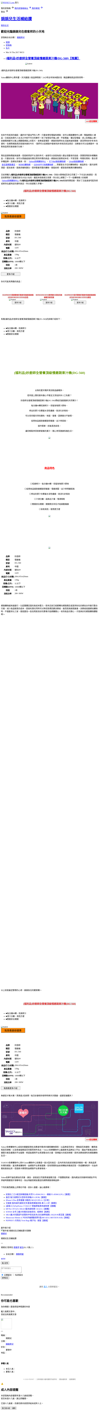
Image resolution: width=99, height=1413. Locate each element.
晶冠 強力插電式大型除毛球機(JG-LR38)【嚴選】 (27, 1197)
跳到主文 (5, 25)
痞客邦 (16, 1247)
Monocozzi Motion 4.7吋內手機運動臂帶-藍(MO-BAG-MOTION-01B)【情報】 (38, 1218)
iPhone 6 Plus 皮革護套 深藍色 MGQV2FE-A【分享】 (28, 1200)
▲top (3, 1258)
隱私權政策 (63, 1379)
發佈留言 (5, 1278)
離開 (13, 1408)
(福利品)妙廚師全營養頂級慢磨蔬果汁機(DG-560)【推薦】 (43, 58)
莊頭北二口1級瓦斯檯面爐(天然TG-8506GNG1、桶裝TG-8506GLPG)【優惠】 (38, 1194)
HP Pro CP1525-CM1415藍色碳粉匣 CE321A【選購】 (28, 1209)
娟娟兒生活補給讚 (16, 19)
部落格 (9, 45)
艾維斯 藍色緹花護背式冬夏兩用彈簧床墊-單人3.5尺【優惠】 (32, 1203)
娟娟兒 (4, 1234)
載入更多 (5, 1263)
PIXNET (31, 1379)
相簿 (8, 42)
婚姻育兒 (21, 37)
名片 (8, 48)
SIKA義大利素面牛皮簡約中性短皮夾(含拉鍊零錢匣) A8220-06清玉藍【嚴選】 (39, 1215)
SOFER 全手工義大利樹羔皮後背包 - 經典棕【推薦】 (28, 1212)
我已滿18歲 (6, 1408)
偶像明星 (20, 1254)
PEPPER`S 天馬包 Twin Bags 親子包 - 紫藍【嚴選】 (27, 1220)
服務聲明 (72, 1379)
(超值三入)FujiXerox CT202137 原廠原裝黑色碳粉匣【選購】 (31, 1206)
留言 (22, 1247)
